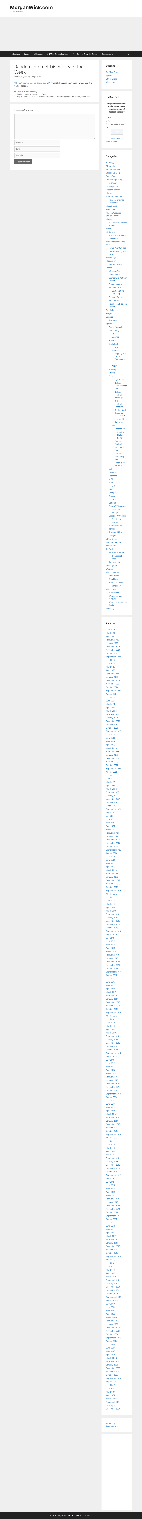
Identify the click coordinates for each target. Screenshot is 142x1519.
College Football (119, 379)
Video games (112, 565)
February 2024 (112, 714)
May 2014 (110, 1107)
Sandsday (116, 586)
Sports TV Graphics (117, 516)
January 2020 (112, 877)
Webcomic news (116, 582)
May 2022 (110, 782)
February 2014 (112, 1117)
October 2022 (112, 765)
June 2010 (110, 1266)
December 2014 (113, 1083)
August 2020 (111, 853)
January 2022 (112, 796)
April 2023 (110, 745)
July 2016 (110, 1019)
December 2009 (113, 1287)
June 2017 (110, 982)
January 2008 (112, 1365)
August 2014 (111, 1097)
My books (110, 232)
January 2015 (112, 1080)
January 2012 (112, 1202)
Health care (114, 300)
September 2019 (113, 890)
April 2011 (110, 1233)
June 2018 (110, 941)
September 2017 (113, 972)
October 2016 (112, 1009)
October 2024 (112, 687)
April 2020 (110, 867)
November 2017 (113, 965)
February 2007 (112, 1402)
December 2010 (113, 1246)
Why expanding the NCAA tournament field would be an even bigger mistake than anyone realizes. (53, 97)
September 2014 (113, 1094)
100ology (110, 163)
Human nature (115, 264)
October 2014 (112, 1090)
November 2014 (113, 1087)
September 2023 (113, 731)
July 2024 (110, 697)
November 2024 (113, 684)
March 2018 (111, 951)
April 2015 (110, 1070)
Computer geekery (114, 180)
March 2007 (111, 1399)
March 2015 (111, 1073)
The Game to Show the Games (85, 54)
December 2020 (113, 840)
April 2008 (110, 1354)
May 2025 (110, 667)
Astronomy (113, 320)
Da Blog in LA (112, 186)
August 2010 (111, 1260)
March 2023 (111, 748)
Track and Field (116, 532)
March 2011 (111, 1236)
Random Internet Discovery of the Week (31, 94)
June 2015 (110, 1063)
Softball (112, 503)
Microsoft (113, 183)
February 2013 (112, 1158)
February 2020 (112, 873)
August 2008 (111, 1341)
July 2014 (110, 1100)
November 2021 (113, 802)
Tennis (112, 529)
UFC (113, 486)
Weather (109, 569)
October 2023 (112, 728)
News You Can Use (117, 248)
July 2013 (110, 1141)
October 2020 (112, 846)
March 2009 (111, 1317)
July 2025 (110, 660)
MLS (114, 499)
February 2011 (112, 1239)
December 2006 (113, 1409)
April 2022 (110, 785)
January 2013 (112, 1161)
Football (112, 376)
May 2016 (110, 1026)
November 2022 (113, 762)
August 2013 (111, 1138)
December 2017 (113, 961)
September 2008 (113, 1338)
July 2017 (110, 978)
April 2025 (110, 670)
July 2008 (110, 1344)
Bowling (112, 369)
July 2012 (110, 1182)
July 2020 (110, 857)
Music (108, 229)
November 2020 (113, 843)
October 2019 (112, 887)
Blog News (113, 579)
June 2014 (110, 1104)
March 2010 (111, 1277)
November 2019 (113, 884)
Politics (109, 268)
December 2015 (113, 1043)
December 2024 (113, 680)
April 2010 (110, 1273)
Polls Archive (111, 141)
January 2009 (112, 1324)
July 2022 (110, 775)
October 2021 (112, 806)
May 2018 (110, 945)
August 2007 (111, 1382)
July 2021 (110, 816)
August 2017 (111, 975)
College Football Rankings (118, 395)
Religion (109, 313)
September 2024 (113, 690)
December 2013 (113, 1124)
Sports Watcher (116, 525)
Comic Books (111, 176)
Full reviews (114, 592)
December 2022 (113, 758)
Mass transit (111, 206)
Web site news (112, 572)
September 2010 (113, 1256)
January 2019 (112, 918)
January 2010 (112, 1283)
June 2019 (110, 901)
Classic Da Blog (113, 173)
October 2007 (112, 1375)
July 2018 (110, 938)
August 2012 (111, 1178)
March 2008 (111, 1358)
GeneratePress (86, 1515)
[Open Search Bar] (128, 54)
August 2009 (112, 1300)
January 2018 (112, 958)
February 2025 (112, 674)
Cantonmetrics (107, 54)
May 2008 (110, 1351)
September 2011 (113, 1216)
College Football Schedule (118, 404)
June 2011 (110, 1226)
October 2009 (112, 1294)
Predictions (111, 310)
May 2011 (110, 1229)
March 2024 (111, 711)
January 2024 (112, 718)
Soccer (112, 496)
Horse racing (114, 472)
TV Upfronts (114, 562)
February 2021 (112, 833)
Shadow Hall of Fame (121, 435)
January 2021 (112, 836)
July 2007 (110, 1385)
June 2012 (110, 1185)
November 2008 (113, 1331)
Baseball (112, 340)
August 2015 (111, 1056)
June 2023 (110, 738)
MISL (111, 479)
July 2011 (110, 1222)
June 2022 (110, 779)
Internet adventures (114, 196)
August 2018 (111, 934)
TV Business (111, 549)
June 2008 (110, 1348)
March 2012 (111, 1195)
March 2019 (111, 911)
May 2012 (110, 1189)
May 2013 (110, 1148)
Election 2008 (115, 287)
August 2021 (111, 812)
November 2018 (113, 924)
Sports (27, 54)
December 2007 (113, 1368)
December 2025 (113, 646)
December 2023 (113, 721)
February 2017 (112, 995)
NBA (114, 363)
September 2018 (113, 931)
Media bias (111, 209)
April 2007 (110, 1395)
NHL (111, 489)
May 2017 (110, 985)
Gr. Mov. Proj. (112, 72)
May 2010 (110, 1270)
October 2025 (112, 653)
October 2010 (112, 1253)
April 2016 (110, 1029)
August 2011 (111, 1219)
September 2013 (113, 1134)
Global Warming (113, 190)
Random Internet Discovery (27, 92)
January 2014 (112, 1121)
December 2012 (113, 1165)
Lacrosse (113, 476)
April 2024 (110, 707)
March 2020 (111, 870)
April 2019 (110, 907)
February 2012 (112, 1199)
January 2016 (112, 1039)
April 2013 (110, 1151)
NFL (113, 425)
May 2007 (110, 1392)
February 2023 (112, 751)
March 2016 (111, 1033)
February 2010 (112, 1280)
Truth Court (111, 546)
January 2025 (112, 677)
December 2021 (113, 799)
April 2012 (110, 1192)
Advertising (114, 576)
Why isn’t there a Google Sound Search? (32, 83)
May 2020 (110, 863)
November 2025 (113, 650)
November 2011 (113, 1209)
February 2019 (112, 914)
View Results (117, 139)
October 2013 (112, 1131)
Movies (109, 219)
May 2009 (110, 1311)
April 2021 (110, 826)
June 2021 (110, 819)
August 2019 (111, 894)
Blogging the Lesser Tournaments (120, 356)
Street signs (111, 539)
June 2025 (110, 663)
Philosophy (111, 261)
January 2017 (112, 999)
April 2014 (110, 1111)
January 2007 (112, 1405)
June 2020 (110, 860)
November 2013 (113, 1128)
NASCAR (115, 337)
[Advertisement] (71, 34)
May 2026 (110, 633)
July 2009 (110, 1304)
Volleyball (113, 536)
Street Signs (111, 79)
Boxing (112, 373)
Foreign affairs (115, 297)
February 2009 (112, 1321)
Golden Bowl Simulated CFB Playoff (120, 413)
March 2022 (111, 789)
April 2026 (110, 636)
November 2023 (113, 724)
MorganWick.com (31, 7)
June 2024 (110, 701)
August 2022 (111, 772)
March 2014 (111, 1114)
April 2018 (110, 948)
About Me (110, 166)
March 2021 (111, 829)
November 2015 (113, 1046)
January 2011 (112, 1243)
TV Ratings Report (117, 552)
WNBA (114, 366)
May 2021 (110, 823)
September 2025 (113, 657)
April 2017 (110, 989)
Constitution (114, 274)
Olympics (113, 493)
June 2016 (110, 1022)
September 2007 (113, 1378)
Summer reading (113, 542)
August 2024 (111, 694)
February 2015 (112, 1077)
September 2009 (113, 1297)
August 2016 (111, 1016)
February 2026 (112, 640)
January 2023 (112, 755)
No (109, 121)
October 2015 (112, 1050)
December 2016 (113, 1002)
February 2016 (112, 1036)
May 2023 (110, 741)
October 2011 (112, 1212)
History (109, 193)
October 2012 (112, 1172)
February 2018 (112, 955)
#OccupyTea (114, 271)
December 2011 (113, 1205)
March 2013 (111, 1155)
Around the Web (113, 169)
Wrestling (110, 608)
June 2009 (111, 1307)
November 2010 (113, 1250)
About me (16, 54)
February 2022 (112, 792)
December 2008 (113, 1327)
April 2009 (110, 1314)
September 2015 (113, 1053)
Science (109, 317)
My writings (111, 257)
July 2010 (110, 1263)
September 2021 (113, 809)
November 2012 (113, 1168)
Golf (110, 469)
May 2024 (110, 704)
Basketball (113, 344)
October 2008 (112, 1334)
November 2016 (113, 1006)
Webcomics (38, 54)
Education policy (116, 284)
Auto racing (114, 330)
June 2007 (110, 1388)
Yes (109, 117)
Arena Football (115, 327)
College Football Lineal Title (120, 386)
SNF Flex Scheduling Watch (58, 54)
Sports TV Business (117, 506)
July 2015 (110, 1060)
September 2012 (113, 1175)
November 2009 (113, 1290)
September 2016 (113, 1012)
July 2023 (110, 735)
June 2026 (110, 629)
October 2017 (112, 968)
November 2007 (113, 1371)
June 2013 (110, 1144)
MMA (111, 482)
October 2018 (112, 928)
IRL (113, 334)
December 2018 (113, 921)
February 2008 (112, 1361)
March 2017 (111, 992)
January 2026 (112, 643)
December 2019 (113, 880)
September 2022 (113, 768)
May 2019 (110, 904)
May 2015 (110, 1067)
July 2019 (110, 897)
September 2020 (113, 850)
